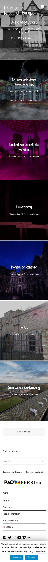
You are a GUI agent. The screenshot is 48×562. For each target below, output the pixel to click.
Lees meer (40, 551)
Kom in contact (10, 520)
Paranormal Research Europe (19, 10)
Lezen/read (24, 30)
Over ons (7, 507)
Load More (24, 432)
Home (6, 500)
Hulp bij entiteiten (11, 513)
